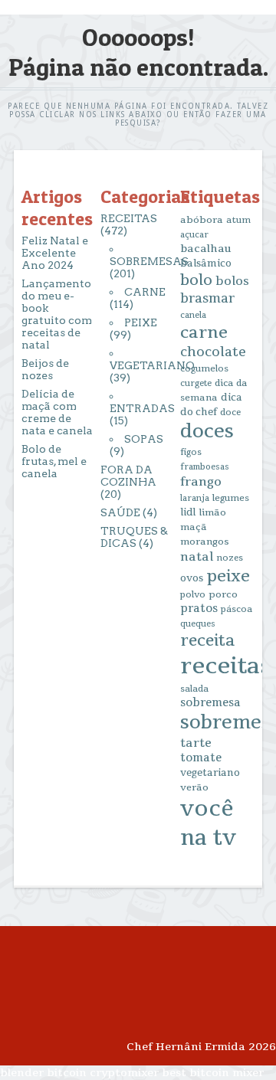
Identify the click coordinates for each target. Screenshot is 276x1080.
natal (196, 556)
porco (223, 594)
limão (212, 512)
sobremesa (210, 702)
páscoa (236, 609)
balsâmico (206, 263)
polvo (192, 595)
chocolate (213, 352)
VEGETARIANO (152, 365)
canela (193, 315)
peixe (228, 576)
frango (201, 481)
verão (194, 787)
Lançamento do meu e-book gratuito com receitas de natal (56, 314)
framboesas (204, 467)
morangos (204, 541)
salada (194, 689)
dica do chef (211, 405)
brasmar (207, 298)
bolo (196, 280)
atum (238, 220)
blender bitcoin (43, 1072)
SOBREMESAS (149, 261)
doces (207, 431)
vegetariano (210, 773)
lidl (188, 512)
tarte (196, 743)
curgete (196, 383)
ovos (191, 578)
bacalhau (206, 248)
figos (191, 452)
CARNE (145, 292)
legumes (230, 498)
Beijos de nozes (45, 369)
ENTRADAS (142, 408)
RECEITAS (128, 218)
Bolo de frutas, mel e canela (54, 461)
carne (204, 332)
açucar (194, 235)
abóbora (201, 220)
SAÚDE (120, 512)
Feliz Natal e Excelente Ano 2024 (54, 252)
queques (197, 624)
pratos (199, 608)
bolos (232, 281)
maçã (193, 527)
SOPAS (143, 439)
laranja (194, 498)
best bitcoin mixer (213, 1072)
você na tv (208, 823)
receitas (225, 666)
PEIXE (140, 322)
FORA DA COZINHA (128, 475)
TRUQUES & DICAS (134, 537)
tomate (201, 758)
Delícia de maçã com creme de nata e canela (57, 412)
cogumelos (204, 369)
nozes (229, 558)
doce (230, 412)
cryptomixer (124, 1072)
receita (207, 640)
